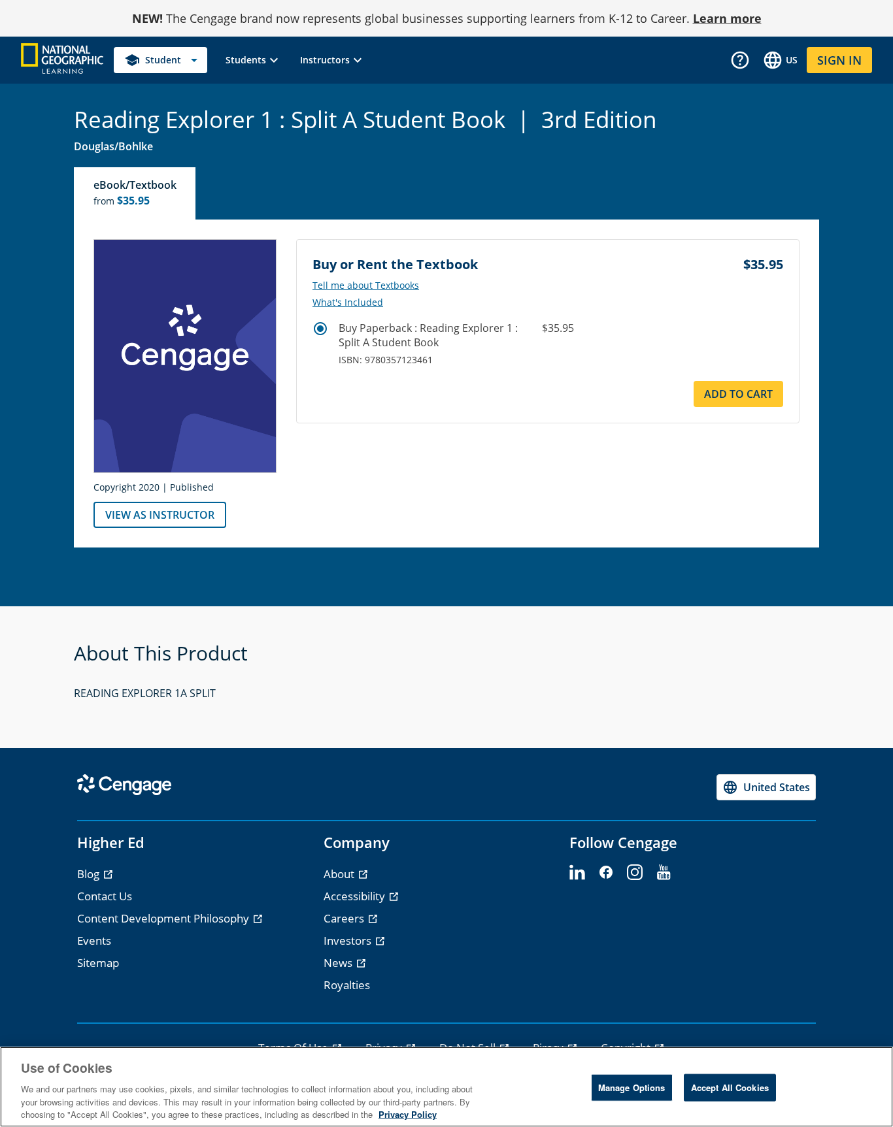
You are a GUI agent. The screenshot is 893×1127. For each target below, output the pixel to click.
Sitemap (98, 962)
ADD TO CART (738, 394)
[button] (254, 60)
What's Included (347, 302)
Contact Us (104, 896)
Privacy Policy (408, 1113)
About (340, 873)
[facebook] (606, 873)
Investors (349, 940)
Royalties (347, 984)
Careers (345, 918)
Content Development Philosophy (164, 918)
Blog (89, 873)
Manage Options (632, 1087)
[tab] (135, 193)
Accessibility (356, 896)
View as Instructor (159, 515)
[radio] (320, 328)
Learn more (727, 18)
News (339, 962)
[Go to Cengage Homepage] (62, 59)
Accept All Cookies (730, 1087)
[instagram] (635, 873)
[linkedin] (577, 873)
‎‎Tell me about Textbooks (365, 285)
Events (94, 940)
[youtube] (663, 873)
